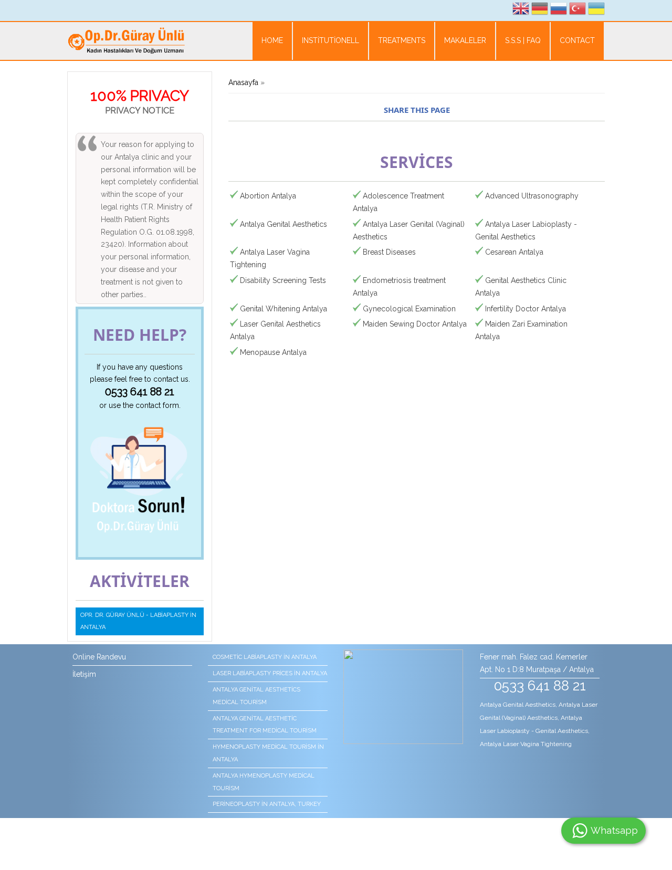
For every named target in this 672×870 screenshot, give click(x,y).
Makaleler (465, 40)
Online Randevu (99, 657)
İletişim (84, 674)
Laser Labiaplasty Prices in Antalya (270, 673)
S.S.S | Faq (523, 40)
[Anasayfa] (126, 42)
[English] (520, 10)
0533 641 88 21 (139, 391)
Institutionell (330, 40)
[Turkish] (577, 10)
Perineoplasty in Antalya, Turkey (267, 804)
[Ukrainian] (596, 10)
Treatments (401, 40)
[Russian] (558, 10)
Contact (577, 40)
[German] (539, 10)
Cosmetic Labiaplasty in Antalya (265, 657)
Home (272, 40)
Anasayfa (243, 82)
